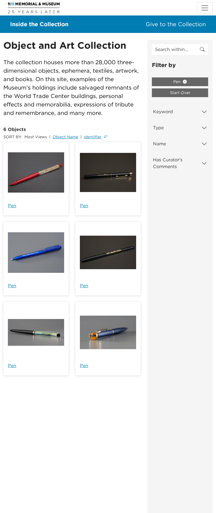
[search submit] (202, 49)
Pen (12, 205)
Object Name (65, 137)
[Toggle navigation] (205, 8)
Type (158, 127)
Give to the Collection (176, 24)
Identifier (93, 137)
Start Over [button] (180, 92)
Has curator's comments (168, 163)
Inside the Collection (39, 24)
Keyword (163, 111)
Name (159, 143)
